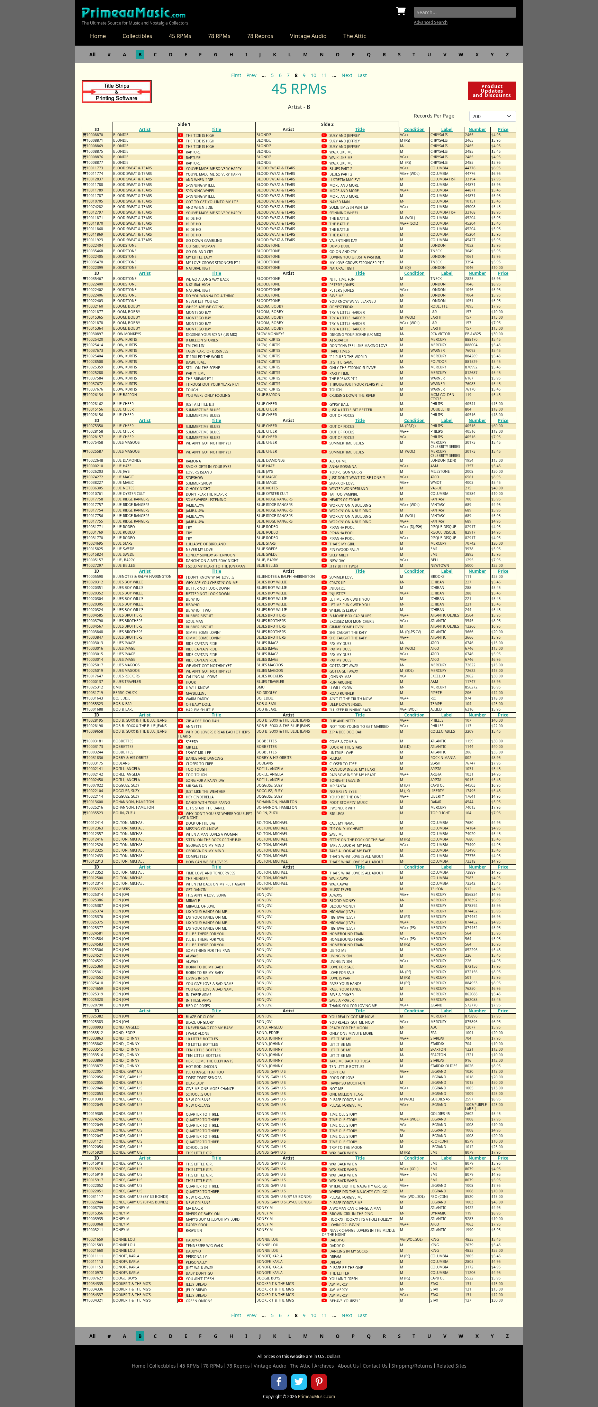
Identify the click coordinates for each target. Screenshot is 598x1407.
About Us (348, 1365)
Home (98, 36)
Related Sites (451, 1365)
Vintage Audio (308, 36)
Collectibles (137, 36)
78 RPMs (219, 36)
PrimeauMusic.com (316, 1396)
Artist (145, 129)
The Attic (354, 36)
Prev (251, 75)
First (236, 75)
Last (362, 75)
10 (313, 75)
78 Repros (260, 36)
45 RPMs (180, 36)
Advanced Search (430, 22)
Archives (324, 1365)
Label (447, 129)
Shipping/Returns (412, 1365)
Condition (414, 129)
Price (503, 129)
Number (477, 129)
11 (324, 75)
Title (216, 129)
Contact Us (375, 1365)
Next (347, 75)
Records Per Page (434, 115)
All (92, 54)
